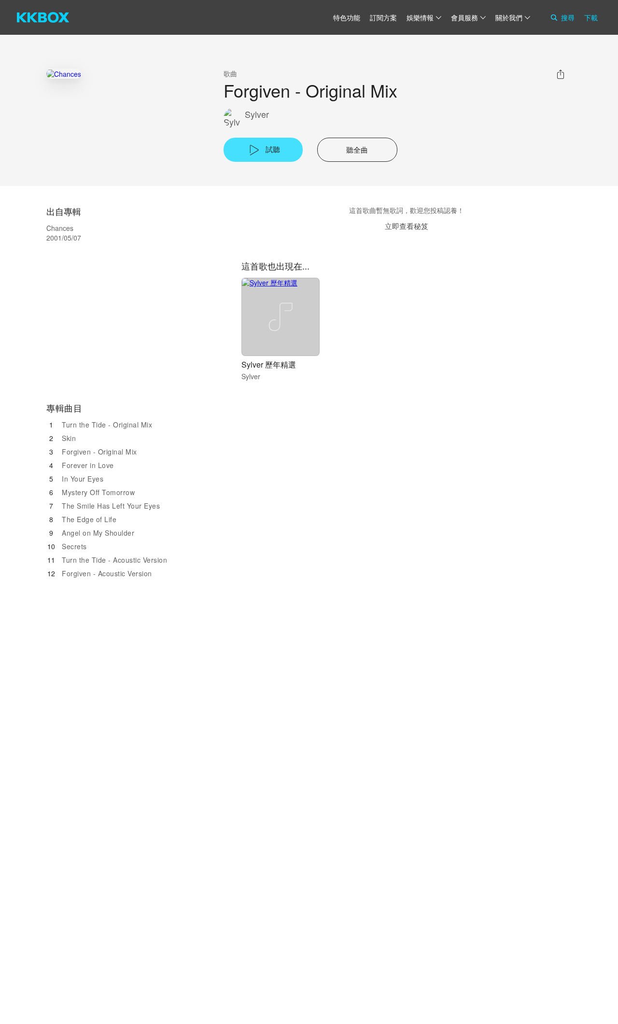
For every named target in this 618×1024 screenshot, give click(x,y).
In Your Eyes (82, 479)
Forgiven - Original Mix (99, 451)
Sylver (257, 114)
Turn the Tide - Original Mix (107, 424)
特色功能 (346, 17)
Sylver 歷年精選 (268, 364)
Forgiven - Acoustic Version (107, 573)
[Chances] (63, 74)
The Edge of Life (89, 519)
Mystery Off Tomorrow (98, 492)
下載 (591, 17)
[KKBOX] (43, 17)
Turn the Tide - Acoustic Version (114, 560)
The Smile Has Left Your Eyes (111, 506)
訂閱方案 (383, 17)
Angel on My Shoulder (98, 533)
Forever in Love (88, 465)
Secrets (74, 546)
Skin (69, 438)
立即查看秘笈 (406, 226)
